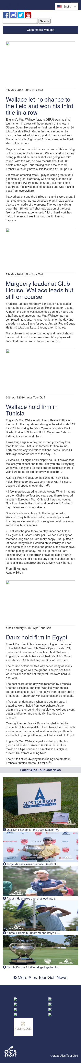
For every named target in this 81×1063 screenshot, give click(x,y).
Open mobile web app (40, 30)
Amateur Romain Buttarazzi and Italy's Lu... (33, 933)
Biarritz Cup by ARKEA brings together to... (33, 967)
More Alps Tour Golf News (42, 977)
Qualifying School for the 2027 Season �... (33, 830)
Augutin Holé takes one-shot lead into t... (31, 898)
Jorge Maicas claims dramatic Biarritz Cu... (33, 864)
